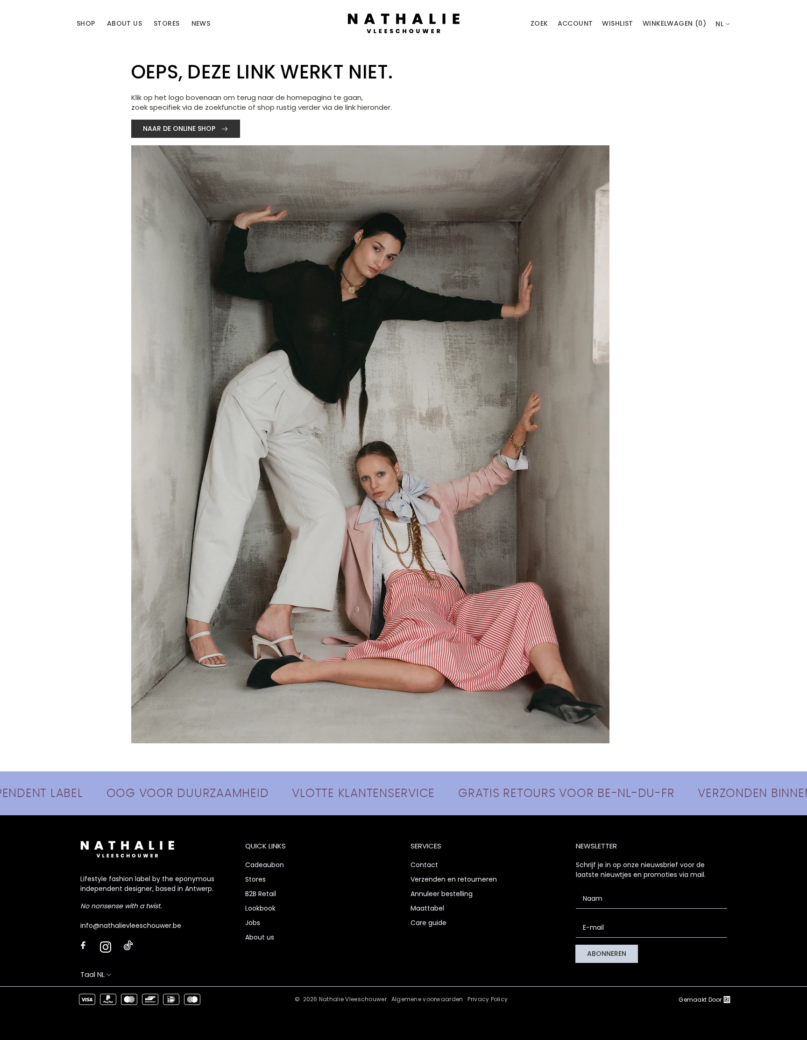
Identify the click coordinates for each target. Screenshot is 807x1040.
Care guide (428, 922)
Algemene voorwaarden (427, 999)
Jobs (252, 922)
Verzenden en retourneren (454, 879)
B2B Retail (260, 893)
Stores (255, 879)
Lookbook (260, 908)
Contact (424, 864)
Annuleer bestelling (442, 893)
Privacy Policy (487, 999)
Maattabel (427, 908)
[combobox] (722, 24)
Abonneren (606, 953)
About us (259, 937)
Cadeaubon (264, 864)
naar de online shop (180, 128)
